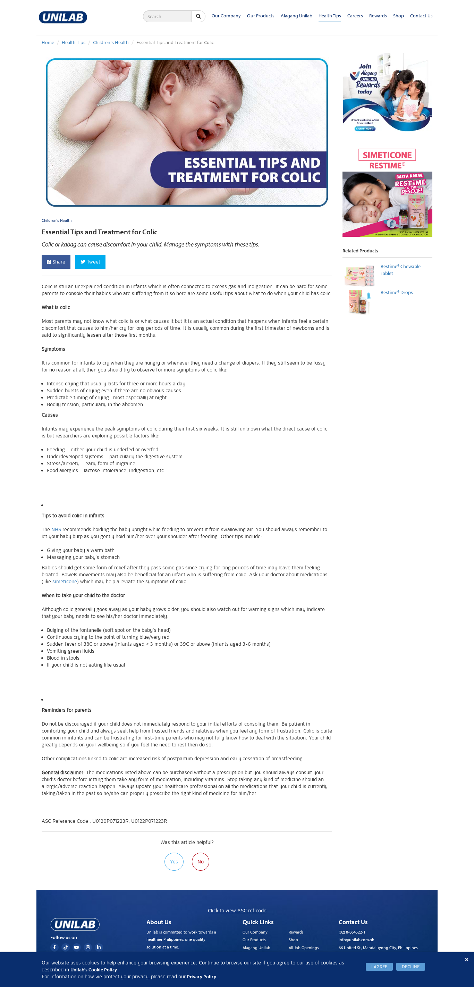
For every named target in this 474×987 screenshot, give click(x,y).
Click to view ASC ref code (237, 910)
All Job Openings (304, 947)
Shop (398, 15)
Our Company (226, 15)
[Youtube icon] (77, 947)
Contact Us (421, 15)
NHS (56, 529)
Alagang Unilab (296, 15)
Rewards (378, 15)
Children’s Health (111, 42)
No (200, 862)
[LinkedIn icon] (99, 947)
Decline (411, 966)
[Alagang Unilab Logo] (75, 924)
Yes (174, 862)
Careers (355, 15)
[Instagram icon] (88, 947)
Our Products (260, 15)
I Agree (379, 966)
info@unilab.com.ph (356, 939)
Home (48, 42)
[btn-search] (198, 16)
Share (58, 262)
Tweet (92, 262)
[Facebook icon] (54, 947)
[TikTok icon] (65, 947)
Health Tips (330, 15)
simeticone (64, 581)
